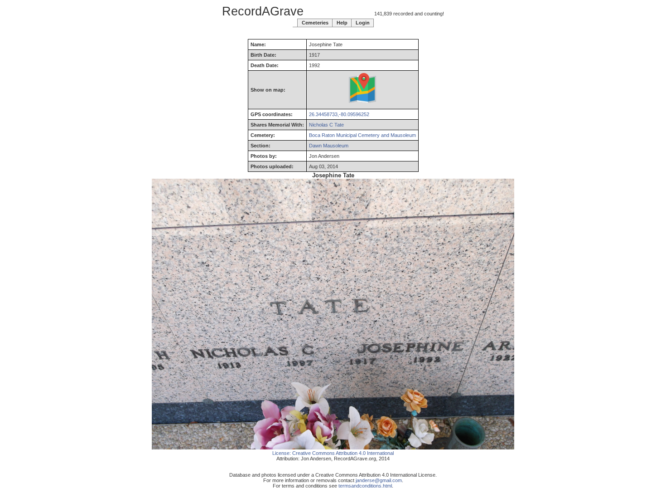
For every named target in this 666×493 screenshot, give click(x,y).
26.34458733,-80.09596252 (339, 114)
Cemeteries (315, 22)
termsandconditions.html (365, 485)
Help (342, 22)
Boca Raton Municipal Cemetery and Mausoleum (362, 135)
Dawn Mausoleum (328, 145)
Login (363, 22)
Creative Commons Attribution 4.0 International (343, 453)
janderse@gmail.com (379, 480)
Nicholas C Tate (326, 124)
